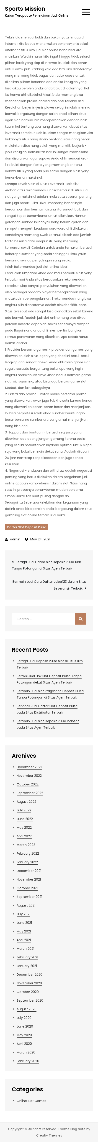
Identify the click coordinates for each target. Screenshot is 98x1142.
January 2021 (27, 966)
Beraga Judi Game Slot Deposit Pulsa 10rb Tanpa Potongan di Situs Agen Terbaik (46, 565)
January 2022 (27, 862)
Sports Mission (25, 9)
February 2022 (28, 853)
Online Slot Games (31, 1101)
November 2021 (29, 879)
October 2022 (28, 784)
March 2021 (25, 948)
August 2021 (26, 905)
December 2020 (29, 974)
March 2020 (26, 1052)
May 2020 (24, 1035)
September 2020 (30, 1000)
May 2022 (24, 827)
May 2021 (24, 931)
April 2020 (24, 1043)
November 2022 (29, 775)
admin (15, 539)
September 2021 (29, 896)
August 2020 (26, 1009)
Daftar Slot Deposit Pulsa (26, 527)
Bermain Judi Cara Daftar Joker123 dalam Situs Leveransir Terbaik (49, 585)
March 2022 (26, 845)
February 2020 (28, 1061)
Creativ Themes (49, 1135)
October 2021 (27, 888)
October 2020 (28, 992)
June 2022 (25, 819)
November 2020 (29, 983)
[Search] (80, 619)
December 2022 (29, 767)
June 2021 (24, 922)
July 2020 (24, 1017)
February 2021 (27, 957)
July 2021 (23, 914)
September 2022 (30, 793)
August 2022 (26, 801)
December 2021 (29, 871)
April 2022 (24, 836)
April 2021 (24, 940)
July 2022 (24, 810)
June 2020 (25, 1026)
